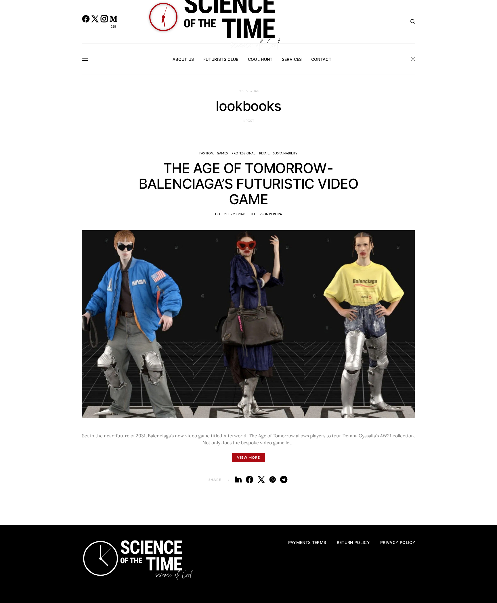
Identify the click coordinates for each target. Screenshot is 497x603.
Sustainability (285, 153)
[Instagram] (104, 21)
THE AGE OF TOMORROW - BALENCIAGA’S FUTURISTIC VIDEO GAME (248, 184)
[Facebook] (86, 21)
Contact (321, 59)
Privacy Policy (397, 542)
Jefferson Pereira (266, 214)
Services (292, 59)
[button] (413, 59)
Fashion (206, 153)
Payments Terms (307, 542)
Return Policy (353, 542)
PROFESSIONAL (243, 153)
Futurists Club (221, 59)
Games (222, 153)
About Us (183, 59)
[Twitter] (95, 21)
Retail (264, 153)
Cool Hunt (260, 59)
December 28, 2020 (230, 214)
